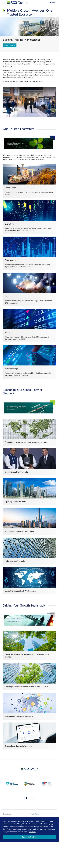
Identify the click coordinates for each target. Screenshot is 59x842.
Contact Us (7, 814)
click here (32, 832)
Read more (9, 45)
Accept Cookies (29, 837)
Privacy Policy (35, 814)
